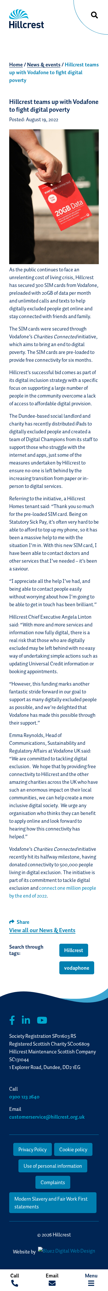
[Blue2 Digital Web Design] (66, 1251)
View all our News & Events (42, 930)
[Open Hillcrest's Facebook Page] (12, 1020)
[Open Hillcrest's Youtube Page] (42, 1020)
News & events (43, 64)
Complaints (53, 1182)
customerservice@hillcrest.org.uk (47, 1116)
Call (14, 1275)
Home (16, 64)
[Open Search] (94, 15)
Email (52, 1275)
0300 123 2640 (24, 1096)
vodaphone (76, 967)
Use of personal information (53, 1165)
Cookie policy (73, 1149)
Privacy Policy (32, 1149)
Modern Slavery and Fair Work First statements (51, 1202)
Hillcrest (73, 950)
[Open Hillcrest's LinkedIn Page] (26, 1020)
